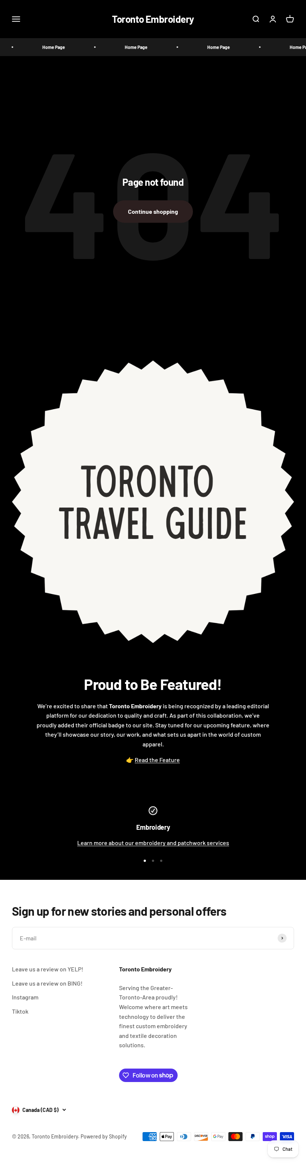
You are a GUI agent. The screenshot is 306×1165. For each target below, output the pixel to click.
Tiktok (20, 1011)
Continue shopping (153, 211)
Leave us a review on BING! (47, 983)
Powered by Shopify (104, 1136)
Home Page (44, 47)
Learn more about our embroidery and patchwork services (153, 842)
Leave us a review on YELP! (47, 969)
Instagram (25, 997)
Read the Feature (157, 759)
